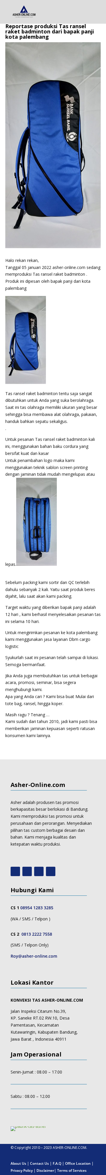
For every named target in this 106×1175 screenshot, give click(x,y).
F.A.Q (57, 1163)
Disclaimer (45, 1170)
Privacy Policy (22, 1170)
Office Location (78, 1163)
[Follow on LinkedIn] (50, 871)
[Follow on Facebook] (39, 871)
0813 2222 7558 (36, 934)
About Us (18, 1163)
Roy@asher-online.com (34, 956)
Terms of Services (72, 1170)
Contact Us (39, 1163)
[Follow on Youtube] (15, 871)
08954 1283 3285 (36, 907)
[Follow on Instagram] (27, 871)
